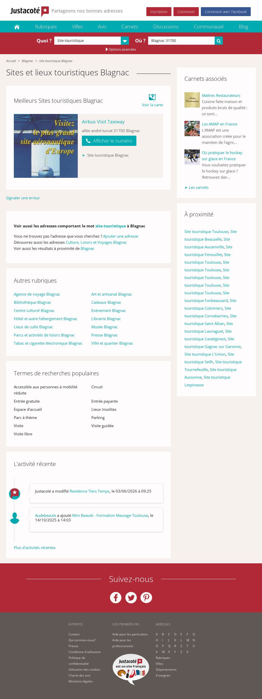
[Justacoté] (17, 26)
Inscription (158, 11)
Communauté (209, 26)
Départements (166, 669)
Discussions (166, 26)
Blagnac (27, 61)
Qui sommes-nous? (82, 640)
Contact (74, 634)
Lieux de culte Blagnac (33, 326)
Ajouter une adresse (120, 236)
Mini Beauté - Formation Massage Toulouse (110, 515)
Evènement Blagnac (108, 310)
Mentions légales (81, 681)
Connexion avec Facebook (226, 11)
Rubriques (46, 26)
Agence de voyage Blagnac (37, 294)
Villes (77, 26)
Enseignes (163, 675)
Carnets (130, 26)
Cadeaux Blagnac (106, 302)
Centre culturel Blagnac (34, 310)
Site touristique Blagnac (56, 61)
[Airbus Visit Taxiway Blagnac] (46, 146)
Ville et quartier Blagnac (112, 343)
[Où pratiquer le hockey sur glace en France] (193, 164)
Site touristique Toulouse (206, 231)
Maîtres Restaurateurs (221, 95)
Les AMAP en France (219, 123)
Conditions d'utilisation (85, 652)
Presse (73, 646)
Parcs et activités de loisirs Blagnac (44, 334)
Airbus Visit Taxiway (103, 122)
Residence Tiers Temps (90, 491)
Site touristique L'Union (205, 354)
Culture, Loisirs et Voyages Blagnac (96, 242)
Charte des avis (80, 675)
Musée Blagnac (104, 326)
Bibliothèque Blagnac (32, 302)
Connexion (186, 11)
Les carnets (199, 187)
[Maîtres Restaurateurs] (193, 104)
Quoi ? (44, 40)
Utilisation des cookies (84, 669)
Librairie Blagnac (106, 318)
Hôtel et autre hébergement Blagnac (45, 318)
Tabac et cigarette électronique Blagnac (48, 343)
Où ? (140, 40)
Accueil (11, 61)
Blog (243, 26)
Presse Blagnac (104, 334)
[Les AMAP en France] (193, 133)
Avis (102, 26)
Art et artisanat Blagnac (111, 294)
